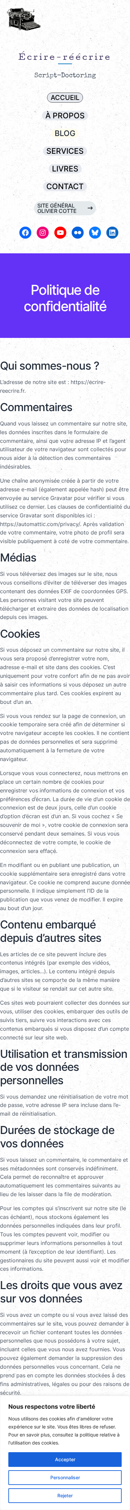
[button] (65, 98)
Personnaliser (65, 1477)
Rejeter (65, 1495)
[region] (65, 1453)
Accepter (65, 1459)
